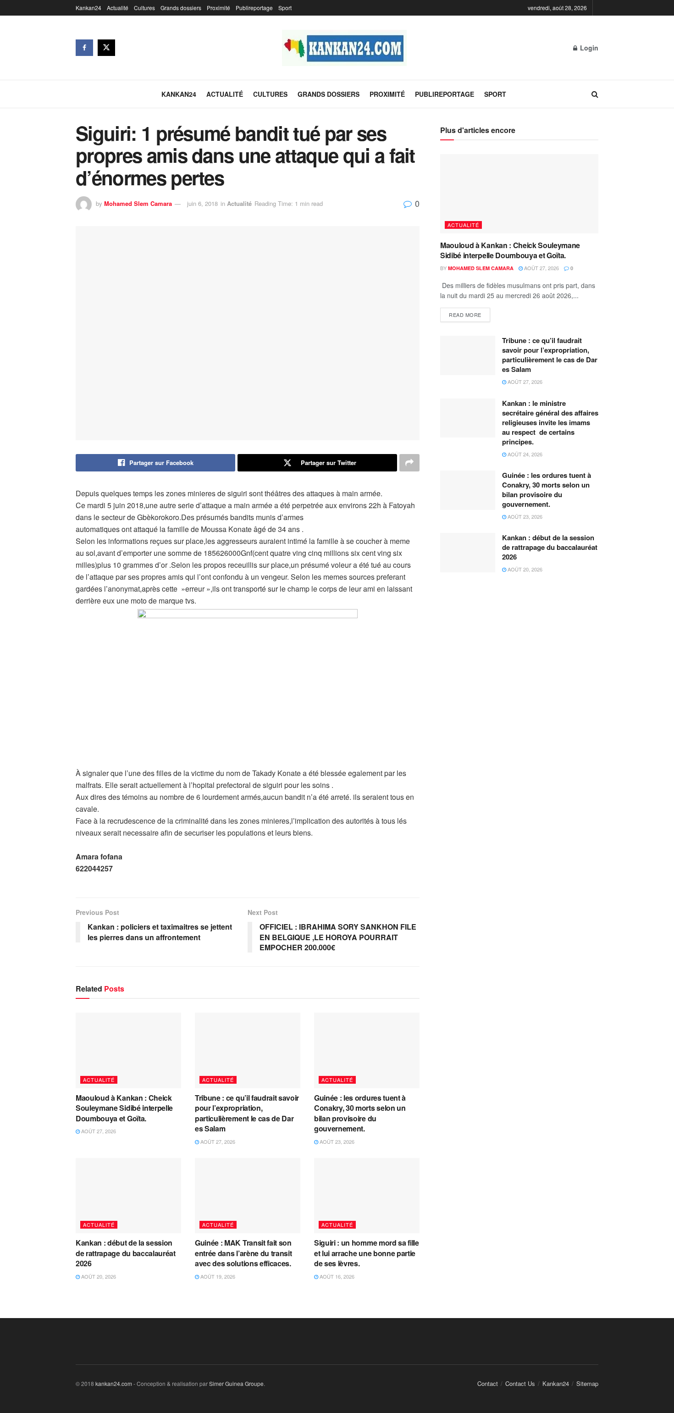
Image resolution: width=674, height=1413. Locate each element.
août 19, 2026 (217, 1276)
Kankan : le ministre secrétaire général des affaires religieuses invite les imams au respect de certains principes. (550, 422)
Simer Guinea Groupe (236, 1383)
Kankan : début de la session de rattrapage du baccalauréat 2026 (126, 1253)
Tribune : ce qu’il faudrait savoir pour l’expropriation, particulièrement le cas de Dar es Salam (247, 1113)
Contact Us (520, 1383)
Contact (487, 1383)
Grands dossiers (180, 7)
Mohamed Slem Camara (138, 203)
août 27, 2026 (98, 1131)
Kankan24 (88, 7)
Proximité (218, 7)
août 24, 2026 (524, 454)
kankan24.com (113, 1383)
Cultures (144, 7)
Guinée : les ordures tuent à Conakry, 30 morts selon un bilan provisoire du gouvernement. (360, 1113)
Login (588, 47)
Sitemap (587, 1383)
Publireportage (254, 7)
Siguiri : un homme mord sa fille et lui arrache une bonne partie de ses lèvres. (366, 1253)
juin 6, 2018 (202, 203)
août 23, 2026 (336, 1141)
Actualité (117, 7)
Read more (465, 314)
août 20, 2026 (98, 1276)
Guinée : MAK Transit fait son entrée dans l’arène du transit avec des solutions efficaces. (244, 1253)
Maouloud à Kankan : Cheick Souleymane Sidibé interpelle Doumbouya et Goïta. (124, 1108)
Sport (285, 7)
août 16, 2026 (336, 1276)
